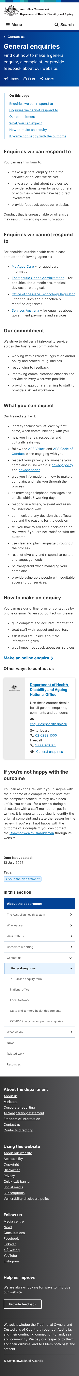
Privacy (9, 1176)
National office (19, 989)
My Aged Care (23, 266)
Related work (15, 1053)
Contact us (16, 37)
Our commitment (22, 117)
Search (67, 24)
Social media (13, 1187)
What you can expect (25, 123)
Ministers (10, 1102)
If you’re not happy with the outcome (37, 136)
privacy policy (62, 465)
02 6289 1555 (46, 735)
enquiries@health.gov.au (48, 724)
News (10, 1042)
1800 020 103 (45, 745)
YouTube (10, 1255)
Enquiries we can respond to (31, 104)
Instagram (11, 1261)
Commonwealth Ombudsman (32, 833)
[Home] (39, 10)
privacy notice (29, 470)
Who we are (14, 925)
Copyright (11, 1164)
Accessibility (13, 1159)
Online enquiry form (29, 979)
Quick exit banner (17, 1181)
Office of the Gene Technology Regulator (43, 294)
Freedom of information (22, 1119)
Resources (14, 1064)
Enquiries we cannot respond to (33, 110)
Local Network (19, 1000)
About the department (22, 879)
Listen (14, 79)
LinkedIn (10, 1244)
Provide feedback (22, 1304)
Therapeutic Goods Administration (38, 278)
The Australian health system (26, 914)
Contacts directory (18, 1130)
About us (10, 1096)
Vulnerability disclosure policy (27, 1198)
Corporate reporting (20, 947)
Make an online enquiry (26, 658)
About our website (18, 1153)
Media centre (14, 1221)
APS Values (36, 449)
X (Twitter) (12, 1250)
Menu (16, 24)
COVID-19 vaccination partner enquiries (36, 1021)
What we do (15, 1032)
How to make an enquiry (28, 130)
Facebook (11, 1238)
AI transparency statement (24, 1113)
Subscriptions (14, 1193)
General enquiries (49, 752)
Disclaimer (12, 1170)
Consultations (14, 1233)
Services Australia (25, 310)
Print (31, 79)
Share (49, 79)
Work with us (15, 936)
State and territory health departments (35, 1010)
